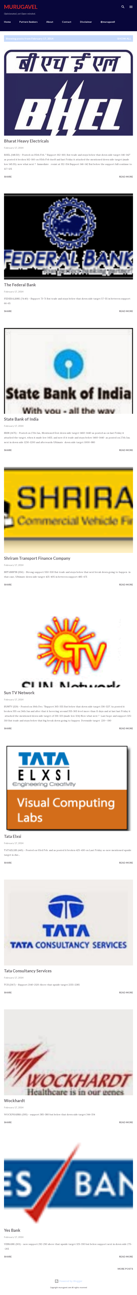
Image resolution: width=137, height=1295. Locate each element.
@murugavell (108, 21)
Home (7, 21)
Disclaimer (86, 21)
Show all (124, 38)
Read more (126, 176)
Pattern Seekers (28, 21)
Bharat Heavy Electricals (26, 140)
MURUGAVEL (21, 6)
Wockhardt (14, 1100)
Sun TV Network (19, 692)
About (49, 21)
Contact (66, 21)
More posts (125, 1268)
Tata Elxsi (12, 836)
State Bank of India (21, 419)
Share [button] (8, 176)
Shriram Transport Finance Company (37, 558)
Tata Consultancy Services (28, 970)
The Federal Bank (20, 284)
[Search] (123, 6)
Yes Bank (12, 1230)
